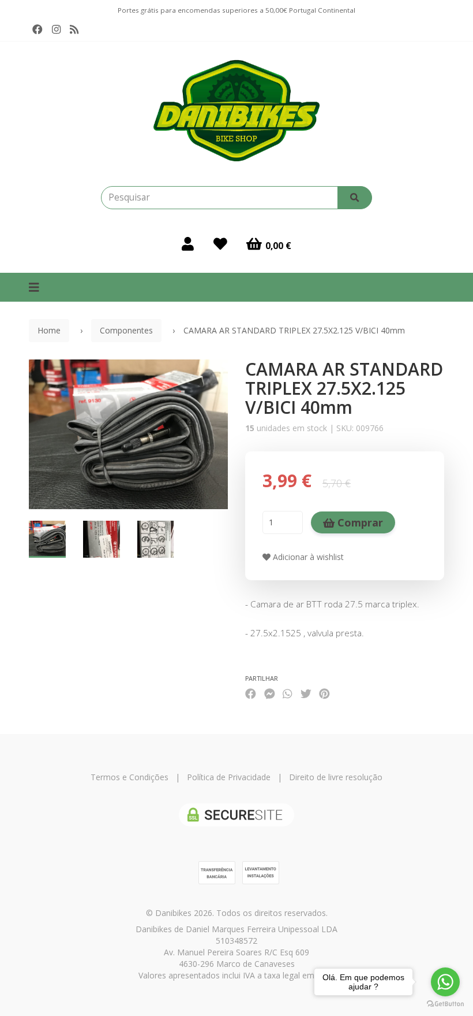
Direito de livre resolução (335, 777)
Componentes (126, 330)
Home (49, 330)
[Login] (188, 244)
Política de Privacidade (229, 777)
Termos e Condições (129, 777)
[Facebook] (37, 29)
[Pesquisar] (354, 197)
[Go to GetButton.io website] (445, 1004)
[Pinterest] (324, 693)
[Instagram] (56, 29)
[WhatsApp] (287, 693)
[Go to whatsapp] (445, 981)
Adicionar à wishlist (307, 556)
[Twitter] (306, 693)
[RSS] (74, 29)
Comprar (359, 522)
